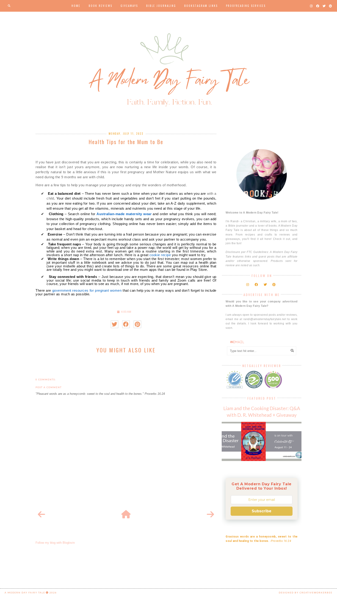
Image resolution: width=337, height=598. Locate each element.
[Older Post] (210, 514)
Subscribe (261, 511)
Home (76, 6)
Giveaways (129, 6)
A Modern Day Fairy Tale (25, 592)
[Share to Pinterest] (137, 324)
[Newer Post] (41, 514)
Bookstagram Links (201, 6)
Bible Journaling (161, 6)
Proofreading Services (246, 6)
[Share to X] (114, 324)
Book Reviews (100, 6)
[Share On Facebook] (126, 324)
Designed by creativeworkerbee (305, 592)
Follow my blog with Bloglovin (55, 542)
